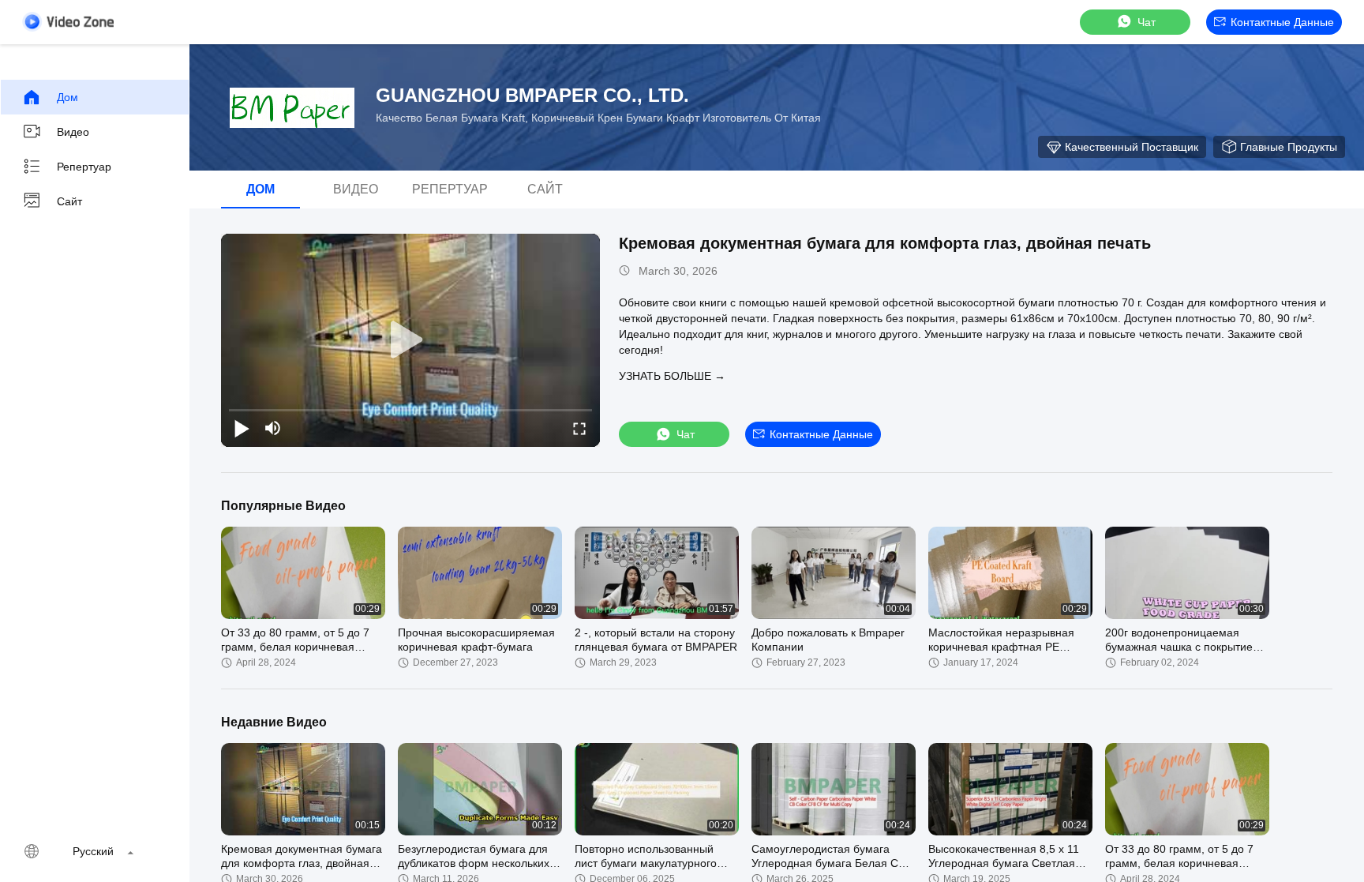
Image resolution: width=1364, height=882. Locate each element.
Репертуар (84, 166)
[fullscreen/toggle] (579, 428)
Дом (67, 97)
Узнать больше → (672, 376)
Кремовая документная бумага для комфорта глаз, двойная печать (885, 243)
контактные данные (1282, 22)
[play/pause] (241, 428)
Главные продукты (1288, 147)
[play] (410, 340)
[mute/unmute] (273, 428)
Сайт (69, 201)
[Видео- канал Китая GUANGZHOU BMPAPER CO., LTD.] (68, 22)
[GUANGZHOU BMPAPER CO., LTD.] (292, 107)
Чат (1146, 22)
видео (73, 132)
